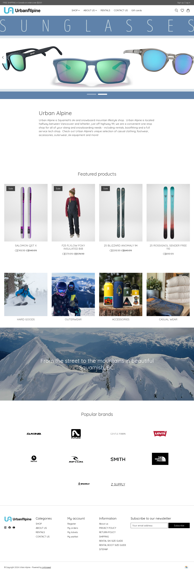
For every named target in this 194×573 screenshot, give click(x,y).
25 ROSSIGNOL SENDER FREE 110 (168, 247)
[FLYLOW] (76, 434)
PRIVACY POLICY (107, 528)
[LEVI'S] (160, 434)
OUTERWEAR (73, 319)
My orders (72, 528)
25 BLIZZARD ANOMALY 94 (120, 245)
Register (71, 523)
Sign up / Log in (183, 3)
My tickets (72, 532)
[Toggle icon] (176, 10)
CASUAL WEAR (168, 319)
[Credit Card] (186, 567)
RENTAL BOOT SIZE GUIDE (112, 545)
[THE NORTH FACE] (160, 459)
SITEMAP (103, 549)
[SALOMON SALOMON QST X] (26, 212)
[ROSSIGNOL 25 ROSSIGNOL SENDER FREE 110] (168, 212)
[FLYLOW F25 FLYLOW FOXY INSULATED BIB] (73, 212)
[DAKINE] (34, 434)
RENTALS (105, 10)
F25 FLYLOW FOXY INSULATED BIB (73, 247)
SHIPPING (104, 536)
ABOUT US (41, 528)
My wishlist (72, 536)
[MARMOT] (34, 459)
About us (103, 523)
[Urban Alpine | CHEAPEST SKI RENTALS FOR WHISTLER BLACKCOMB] (22, 10)
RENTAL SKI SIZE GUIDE (111, 540)
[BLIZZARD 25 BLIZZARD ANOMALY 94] (120, 212)
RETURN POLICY (107, 532)
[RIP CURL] (76, 459)
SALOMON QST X (26, 245)
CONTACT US (121, 10)
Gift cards (136, 10)
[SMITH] (118, 459)
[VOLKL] (84, 484)
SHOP (39, 523)
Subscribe (179, 525)
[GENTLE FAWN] (118, 434)
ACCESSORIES (120, 319)
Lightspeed (46, 567)
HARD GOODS (26, 319)
